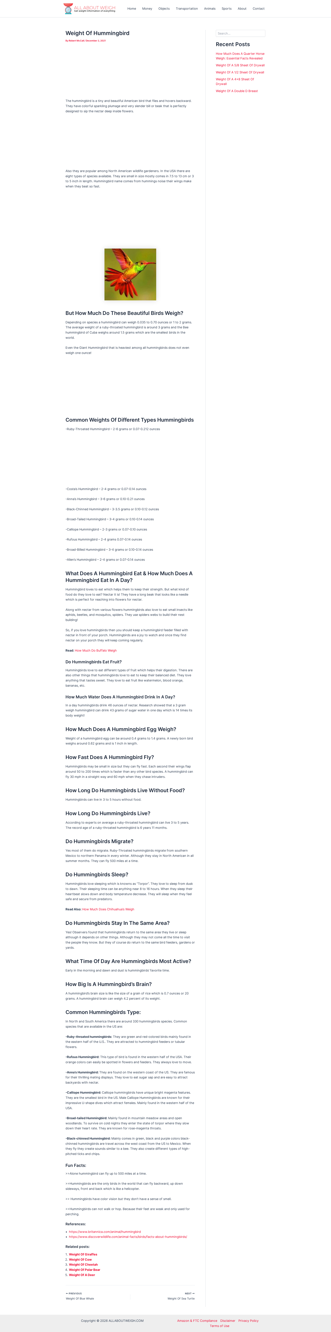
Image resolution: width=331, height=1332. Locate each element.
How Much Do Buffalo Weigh (96, 650)
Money (147, 8)
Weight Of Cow (80, 1259)
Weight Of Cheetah (83, 1264)
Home (131, 8)
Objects (164, 8)
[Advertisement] (130, 73)
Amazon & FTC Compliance (197, 1320)
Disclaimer (227, 1320)
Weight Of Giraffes (83, 1254)
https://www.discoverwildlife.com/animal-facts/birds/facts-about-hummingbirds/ (128, 1237)
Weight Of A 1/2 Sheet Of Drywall (240, 72)
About (242, 8)
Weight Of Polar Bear (84, 1270)
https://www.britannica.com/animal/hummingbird (105, 1232)
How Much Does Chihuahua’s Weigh (108, 909)
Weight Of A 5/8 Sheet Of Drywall (240, 65)
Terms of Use (219, 1326)
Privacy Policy (248, 1320)
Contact (259, 8)
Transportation (187, 8)
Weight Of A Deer (82, 1275)
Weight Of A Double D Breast (237, 91)
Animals (209, 8)
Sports (227, 8)
